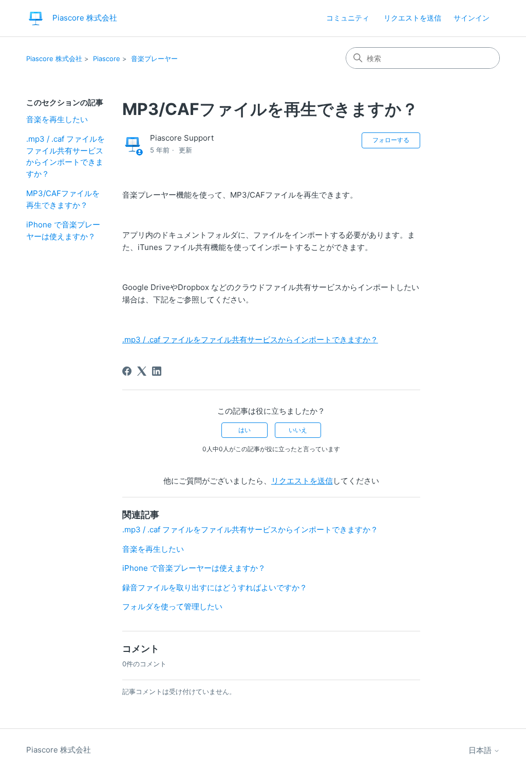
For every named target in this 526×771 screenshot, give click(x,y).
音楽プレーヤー (154, 58)
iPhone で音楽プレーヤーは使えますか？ (63, 230)
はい (244, 430)
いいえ (298, 430)
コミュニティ (347, 17)
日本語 (481, 750)
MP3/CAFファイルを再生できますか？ (63, 199)
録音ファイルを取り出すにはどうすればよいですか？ (214, 587)
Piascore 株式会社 (54, 58)
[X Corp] (141, 371)
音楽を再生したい (57, 119)
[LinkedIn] (156, 371)
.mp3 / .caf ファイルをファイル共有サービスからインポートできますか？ (65, 156)
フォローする (390, 140)
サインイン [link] (472, 17)
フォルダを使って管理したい (172, 606)
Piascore (106, 58)
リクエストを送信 (412, 17)
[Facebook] (127, 371)
